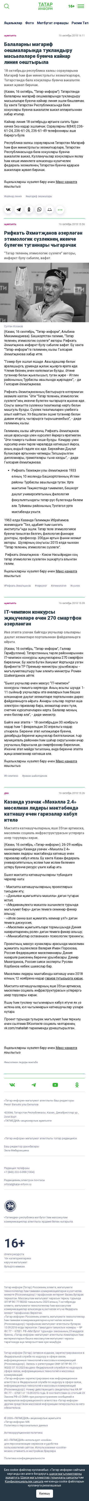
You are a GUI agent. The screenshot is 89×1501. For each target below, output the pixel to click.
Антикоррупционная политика (23, 1432)
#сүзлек (75, 585)
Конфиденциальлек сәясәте (24, 1481)
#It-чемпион (11, 775)
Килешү (44, 1493)
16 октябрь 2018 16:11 (72, 35)
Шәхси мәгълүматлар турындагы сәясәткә (49, 1477)
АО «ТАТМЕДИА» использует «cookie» (28, 1440)
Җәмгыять (10, 35)
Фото (29, 23)
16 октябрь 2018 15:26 (72, 793)
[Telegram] (18, 209)
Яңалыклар (13, 23)
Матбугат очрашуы (53, 23)
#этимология (59, 585)
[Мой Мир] (50, 209)
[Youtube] (55, 1085)
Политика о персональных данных (26, 1425)
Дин (6, 793)
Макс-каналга (66, 182)
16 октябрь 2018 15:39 (72, 603)
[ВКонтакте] (8, 209)
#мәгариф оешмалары (39, 196)
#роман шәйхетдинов (34, 775)
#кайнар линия (13, 196)
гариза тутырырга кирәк (64, 978)
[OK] (77, 1085)
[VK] (12, 1085)
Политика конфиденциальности (24, 1458)
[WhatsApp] (39, 209)
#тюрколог (41, 585)
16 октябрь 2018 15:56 (72, 224)
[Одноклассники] (29, 209)
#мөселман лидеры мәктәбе (21, 1062)
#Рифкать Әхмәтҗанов (17, 585)
